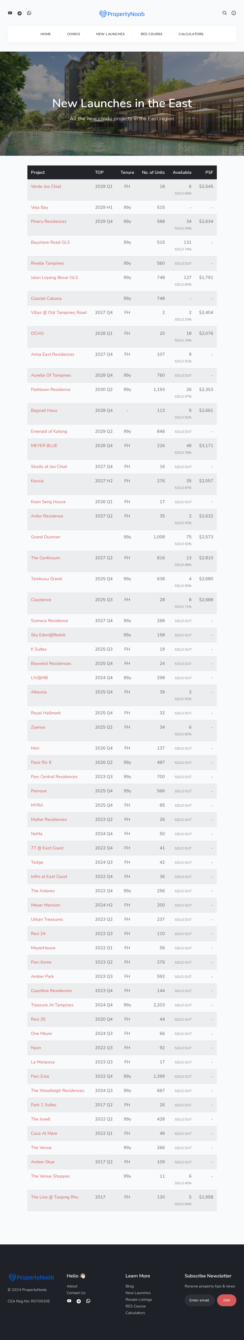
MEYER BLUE (44, 445)
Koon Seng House (48, 502)
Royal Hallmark (46, 713)
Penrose (39, 791)
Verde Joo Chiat (46, 186)
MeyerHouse (43, 948)
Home (46, 34)
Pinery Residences (48, 221)
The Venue (41, 1147)
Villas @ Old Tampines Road (59, 312)
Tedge (37, 862)
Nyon (36, 1048)
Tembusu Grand (46, 579)
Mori (35, 748)
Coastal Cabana (46, 298)
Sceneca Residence (49, 621)
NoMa (36, 834)
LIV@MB (39, 678)
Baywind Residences (51, 663)
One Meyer (41, 1033)
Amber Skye (43, 1162)
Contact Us (76, 1293)
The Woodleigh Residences (57, 1090)
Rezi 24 (38, 933)
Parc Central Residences (54, 777)
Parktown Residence (51, 389)
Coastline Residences (51, 991)
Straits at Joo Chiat (49, 466)
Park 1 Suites (43, 1105)
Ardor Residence (47, 516)
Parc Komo (41, 962)
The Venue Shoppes (50, 1176)
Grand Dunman (45, 537)
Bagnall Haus (44, 410)
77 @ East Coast (47, 848)
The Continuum (45, 558)
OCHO (37, 333)
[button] (224, 13)
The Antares (43, 891)
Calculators (191, 34)
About (72, 1286)
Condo (73, 34)
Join (226, 1300)
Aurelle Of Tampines (51, 375)
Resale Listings (139, 1299)
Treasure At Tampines (52, 1005)
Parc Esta (40, 1076)
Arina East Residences (52, 354)
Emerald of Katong (49, 431)
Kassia (37, 481)
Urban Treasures (47, 919)
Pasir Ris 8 (41, 762)
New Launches (110, 34)
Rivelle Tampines (47, 263)
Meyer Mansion (45, 905)
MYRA (37, 805)
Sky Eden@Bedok (48, 635)
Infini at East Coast (49, 876)
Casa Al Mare (44, 1133)
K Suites (39, 649)
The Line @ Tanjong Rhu (54, 1197)
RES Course (152, 34)
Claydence (41, 600)
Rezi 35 (38, 1019)
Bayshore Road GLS (50, 242)
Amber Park (42, 976)
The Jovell (40, 1119)
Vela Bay (39, 207)
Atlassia (39, 692)
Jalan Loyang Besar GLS (54, 277)
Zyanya (38, 727)
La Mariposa (43, 1062)
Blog (130, 1286)
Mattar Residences (49, 819)
